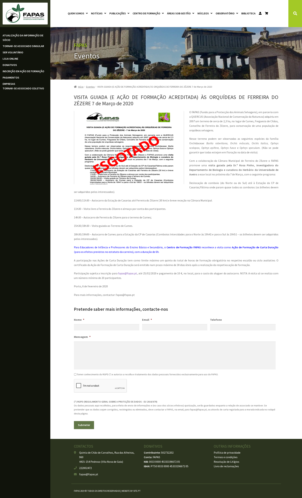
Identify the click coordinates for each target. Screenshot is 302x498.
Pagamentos (11, 77)
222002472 (85, 468)
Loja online (10, 58)
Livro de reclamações (226, 466)
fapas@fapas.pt (127, 273)
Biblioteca (248, 13)
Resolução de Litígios (226, 461)
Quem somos (76, 13)
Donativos (10, 65)
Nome (79, 319)
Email (147, 319)
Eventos (90, 86)
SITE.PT (137, 490)
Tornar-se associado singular (23, 46)
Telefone (216, 319)
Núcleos (203, 13)
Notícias (97, 13)
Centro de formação (146, 13)
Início (81, 86)
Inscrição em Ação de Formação (23, 71)
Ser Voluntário (13, 52)
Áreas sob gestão (179, 13)
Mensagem (82, 337)
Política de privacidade (227, 452)
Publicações (117, 13)
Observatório (225, 13)
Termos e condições (226, 457)
